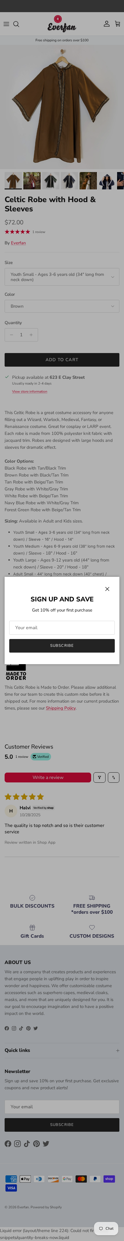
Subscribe (62, 645)
